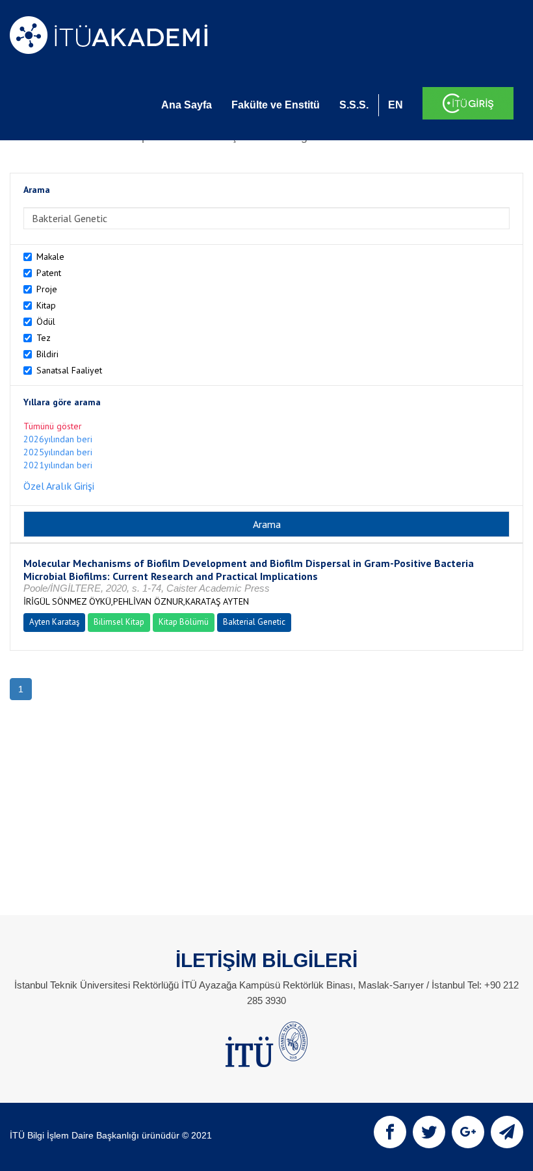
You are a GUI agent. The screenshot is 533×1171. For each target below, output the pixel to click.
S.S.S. (354, 104)
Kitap (46, 305)
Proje (46, 289)
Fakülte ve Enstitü (275, 104)
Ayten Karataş (54, 621)
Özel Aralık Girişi (58, 485)
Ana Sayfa (186, 104)
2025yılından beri (57, 452)
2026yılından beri (57, 439)
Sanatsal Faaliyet (69, 370)
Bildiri (47, 354)
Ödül (45, 321)
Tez (43, 338)
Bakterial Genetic (254, 621)
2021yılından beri (57, 465)
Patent (48, 273)
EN (395, 104)
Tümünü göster (52, 426)
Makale (50, 256)
